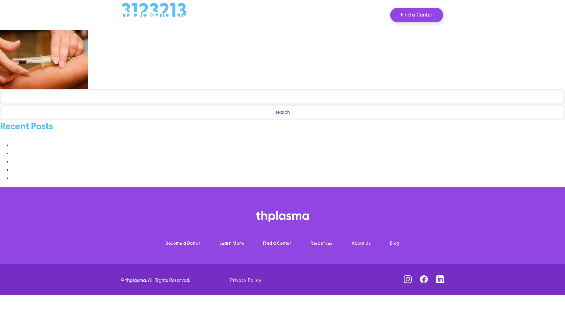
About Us (330, 15)
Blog (362, 15)
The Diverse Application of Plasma (49, 170)
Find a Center (277, 243)
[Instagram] (408, 279)
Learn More (250, 15)
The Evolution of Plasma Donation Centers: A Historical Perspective (84, 178)
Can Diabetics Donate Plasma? (45, 145)
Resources (292, 15)
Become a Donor (201, 15)
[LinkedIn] (440, 279)
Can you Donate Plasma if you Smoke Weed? (60, 162)
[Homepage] (145, 18)
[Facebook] (424, 279)
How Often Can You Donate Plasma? (51, 154)
